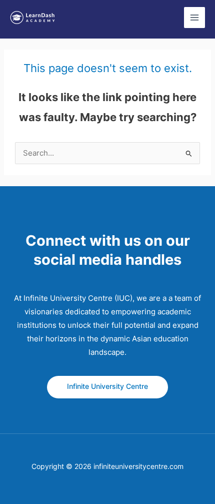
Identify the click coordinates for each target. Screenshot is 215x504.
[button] (107, 387)
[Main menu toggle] (194, 17)
